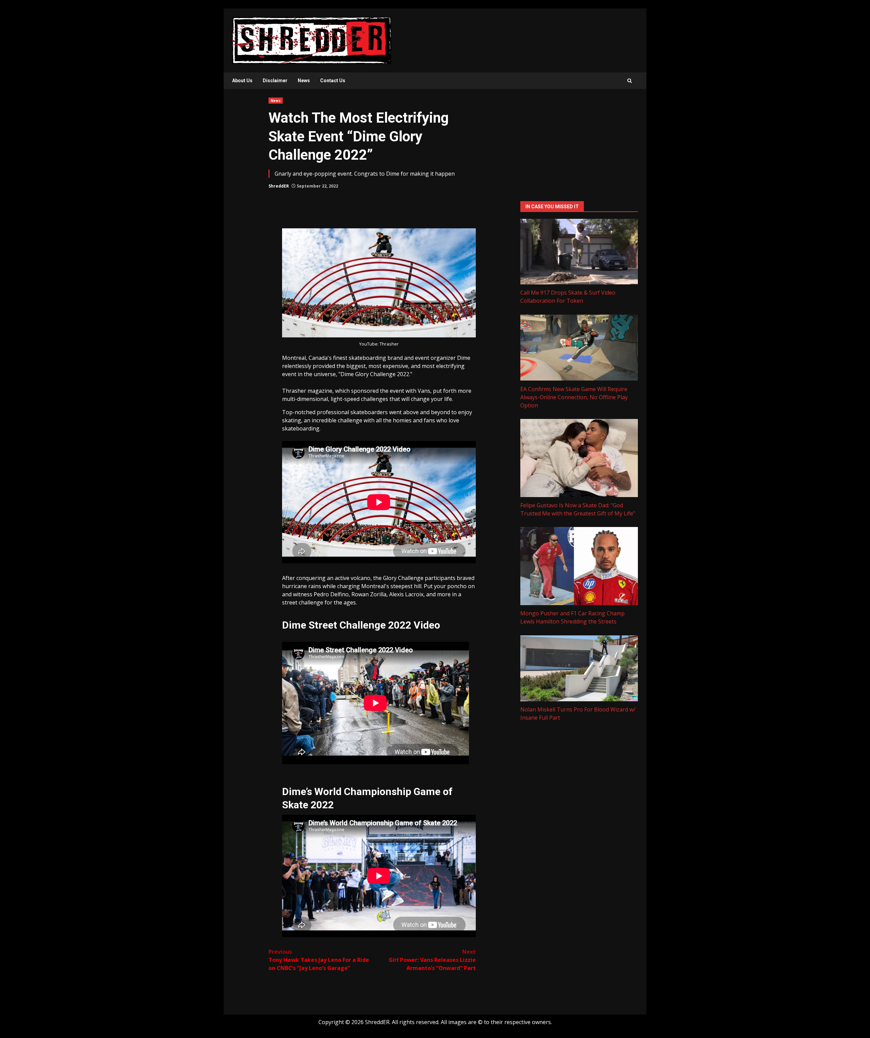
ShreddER (278, 186)
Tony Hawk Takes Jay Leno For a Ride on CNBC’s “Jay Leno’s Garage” (318, 960)
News (304, 80)
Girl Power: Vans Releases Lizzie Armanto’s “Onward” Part (432, 960)
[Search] (629, 80)
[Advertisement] (579, 145)
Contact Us (332, 80)
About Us (242, 80)
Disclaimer (275, 80)
